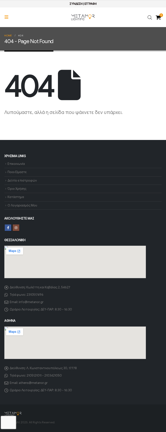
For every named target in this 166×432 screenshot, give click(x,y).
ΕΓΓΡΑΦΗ (91, 4)
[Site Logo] (83, 17)
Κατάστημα (16, 197)
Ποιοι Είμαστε (17, 172)
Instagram (16, 227)
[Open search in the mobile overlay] (150, 17)
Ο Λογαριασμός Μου (22, 205)
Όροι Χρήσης (17, 189)
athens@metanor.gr (33, 383)
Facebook (8, 227)
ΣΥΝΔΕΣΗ (76, 4)
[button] (7, 17)
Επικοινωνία (16, 164)
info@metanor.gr (31, 302)
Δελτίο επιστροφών (22, 180)
